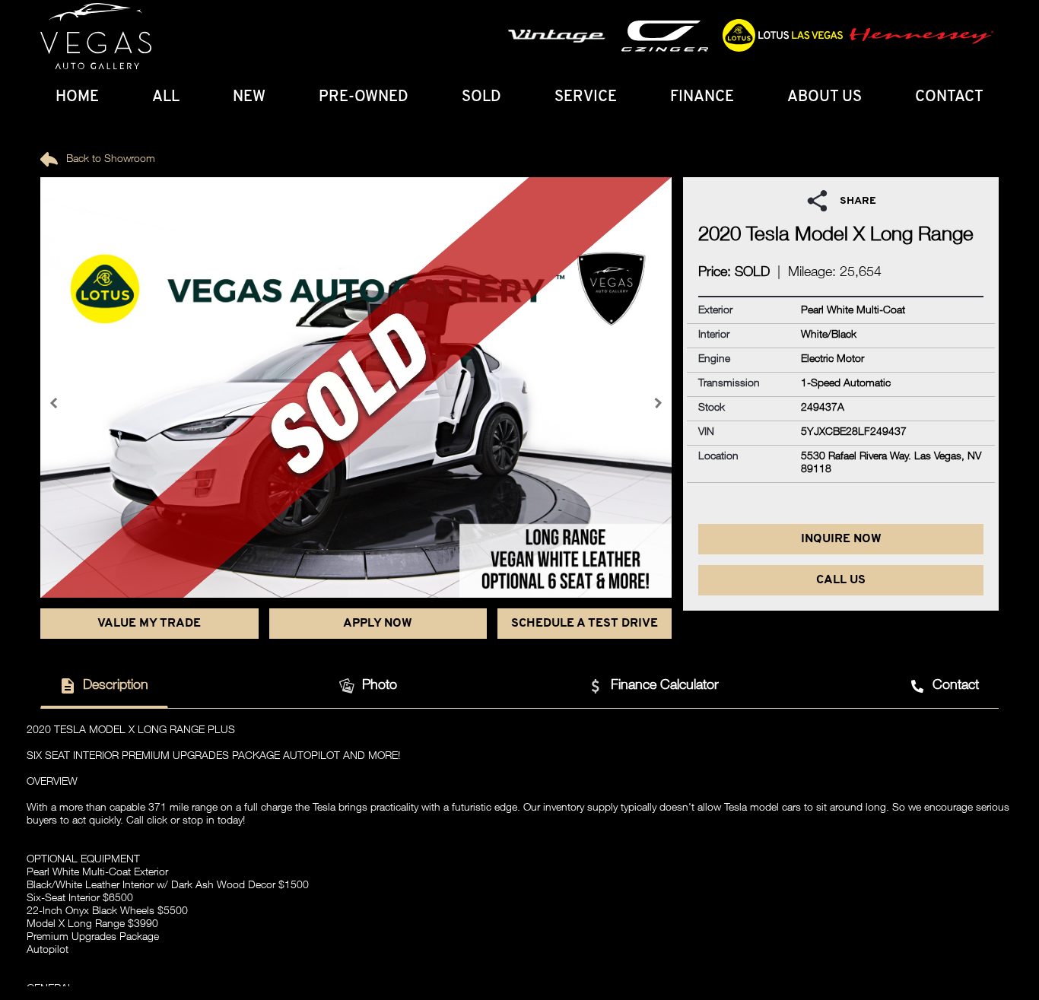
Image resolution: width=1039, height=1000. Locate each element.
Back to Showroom (109, 159)
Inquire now (841, 539)
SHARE (858, 201)
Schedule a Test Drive (584, 623)
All (166, 97)
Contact (949, 97)
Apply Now (377, 623)
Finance (702, 97)
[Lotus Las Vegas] (95, 36)
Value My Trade (149, 623)
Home (77, 97)
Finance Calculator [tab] (665, 686)
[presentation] (55, 403)
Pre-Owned (363, 97)
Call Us (841, 580)
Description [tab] (115, 686)
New (249, 97)
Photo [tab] (379, 686)
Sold (481, 97)
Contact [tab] (956, 686)
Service (585, 97)
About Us (824, 97)
